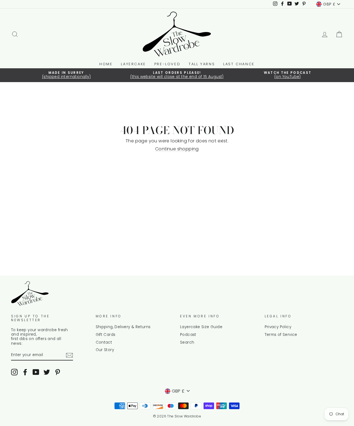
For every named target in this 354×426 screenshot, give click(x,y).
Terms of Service (281, 334)
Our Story (105, 349)
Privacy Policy (278, 327)
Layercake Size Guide (201, 327)
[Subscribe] (69, 355)
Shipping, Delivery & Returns (123, 327)
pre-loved (167, 64)
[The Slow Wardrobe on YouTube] (36, 372)
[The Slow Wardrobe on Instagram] (14, 372)
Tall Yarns (202, 64)
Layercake (133, 64)
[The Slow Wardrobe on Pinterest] (57, 372)
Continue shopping (177, 149)
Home (106, 64)
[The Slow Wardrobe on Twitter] (46, 372)
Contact (104, 342)
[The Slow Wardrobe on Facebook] (25, 372)
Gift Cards (106, 334)
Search (187, 342)
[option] (66, 75)
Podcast (188, 334)
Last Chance (239, 64)
